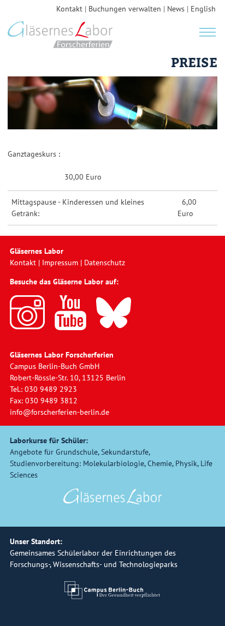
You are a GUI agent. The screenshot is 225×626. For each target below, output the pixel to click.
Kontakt (69, 9)
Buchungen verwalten (124, 9)
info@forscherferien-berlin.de (59, 412)
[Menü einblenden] (207, 31)
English (203, 9)
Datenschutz (104, 262)
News (176, 9)
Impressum (60, 262)
